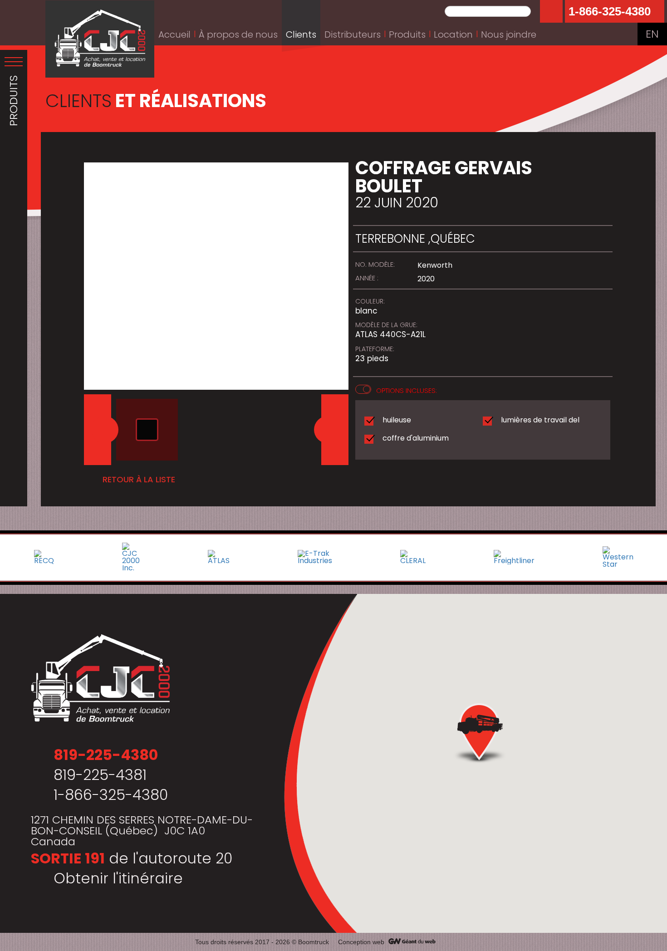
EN (652, 33)
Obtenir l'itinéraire (118, 878)
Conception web (361, 942)
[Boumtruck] (99, 39)
